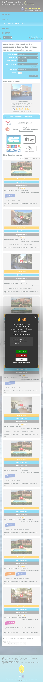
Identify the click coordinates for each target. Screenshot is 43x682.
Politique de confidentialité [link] (21, 362)
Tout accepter (21, 351)
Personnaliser (21, 359)
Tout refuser (21, 355)
